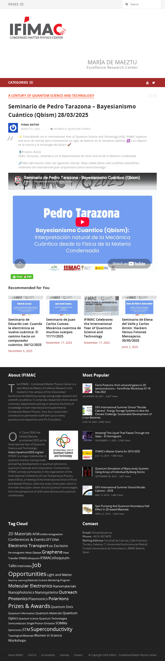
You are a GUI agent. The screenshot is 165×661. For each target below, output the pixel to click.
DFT (49, 539)
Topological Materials (21, 635)
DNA (55, 539)
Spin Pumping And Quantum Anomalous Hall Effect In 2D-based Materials (122, 507)
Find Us (32, 655)
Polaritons (58, 598)
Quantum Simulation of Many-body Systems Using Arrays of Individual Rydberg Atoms (121, 470)
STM (26, 629)
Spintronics (15, 630)
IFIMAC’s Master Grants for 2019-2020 (117, 451)
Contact (78, 655)
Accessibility (48, 655)
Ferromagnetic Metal (20, 552)
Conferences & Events (26, 539)
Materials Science (37, 580)
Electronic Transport (28, 545)
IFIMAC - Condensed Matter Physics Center (132, 655)
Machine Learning (17, 580)
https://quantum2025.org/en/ (26, 452)
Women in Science (48, 635)
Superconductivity (51, 629)
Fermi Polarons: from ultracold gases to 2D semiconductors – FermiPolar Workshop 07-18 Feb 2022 (122, 388)
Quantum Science (79, 129)
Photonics (18, 598)
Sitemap (64, 655)
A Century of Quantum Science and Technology (51, 95)
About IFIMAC (15, 655)
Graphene (52, 552)
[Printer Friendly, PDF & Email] (22, 276)
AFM (35, 534)
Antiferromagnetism (51, 534)
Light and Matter (59, 575)
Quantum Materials (49, 613)
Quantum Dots (62, 607)
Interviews (25, 566)
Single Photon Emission (41, 623)
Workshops (17, 640)
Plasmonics (38, 598)
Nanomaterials (64, 586)
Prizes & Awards (29, 606)
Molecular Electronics (30, 586)
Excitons (61, 545)
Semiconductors (17, 623)
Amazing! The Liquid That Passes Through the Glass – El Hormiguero (122, 434)
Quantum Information (21, 613)
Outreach (60, 129)
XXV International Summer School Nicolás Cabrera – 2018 (120, 488)
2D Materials (20, 533)
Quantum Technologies (53, 618)
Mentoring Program (59, 580)
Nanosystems (46, 592)
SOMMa (61, 623)
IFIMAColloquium (29, 558)
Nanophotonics (21, 592)
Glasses (36, 552)
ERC (51, 546)
